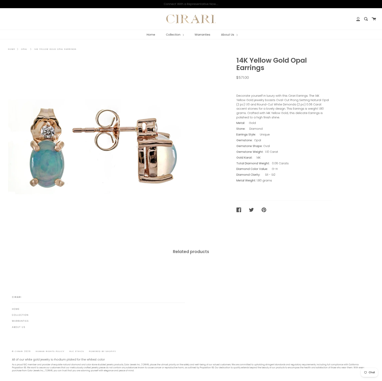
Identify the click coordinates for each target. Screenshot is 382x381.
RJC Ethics (76, 351)
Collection (173, 35)
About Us (228, 35)
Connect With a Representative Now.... (191, 4)
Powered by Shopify (102, 351)
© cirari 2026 (21, 351)
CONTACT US (248, 86)
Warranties (202, 35)
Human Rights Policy (50, 351)
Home (151, 35)
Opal (24, 49)
